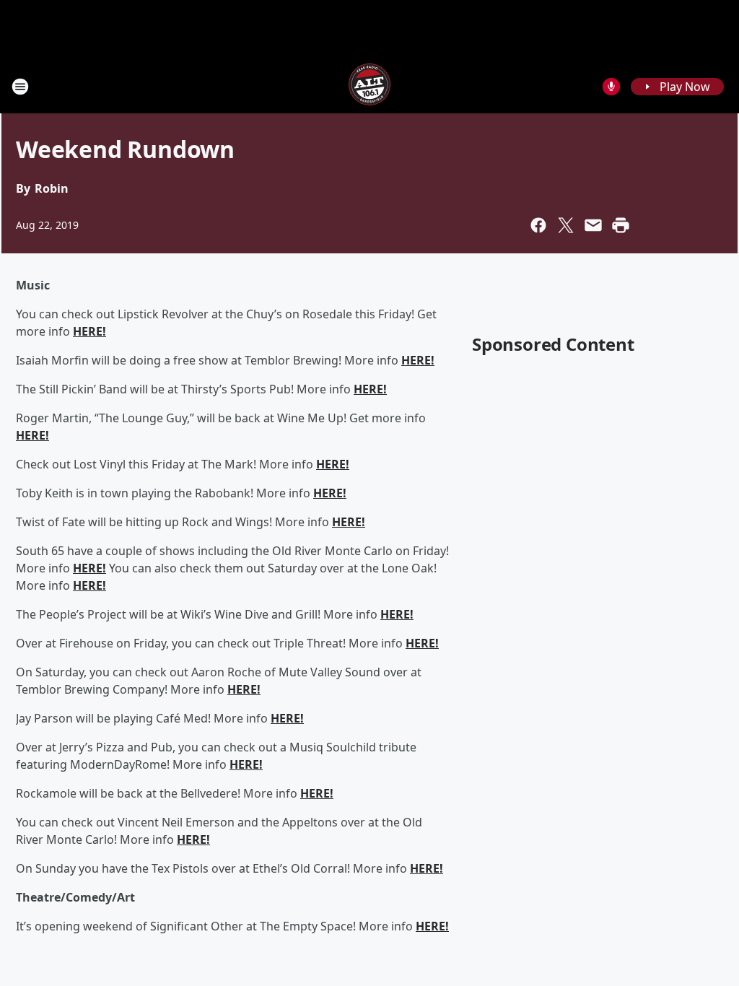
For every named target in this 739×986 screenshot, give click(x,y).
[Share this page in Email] (593, 225)
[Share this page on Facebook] (538, 225)
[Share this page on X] (566, 225)
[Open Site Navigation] (20, 86)
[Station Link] (369, 86)
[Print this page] (621, 225)
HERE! (89, 331)
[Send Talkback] (611, 86)
